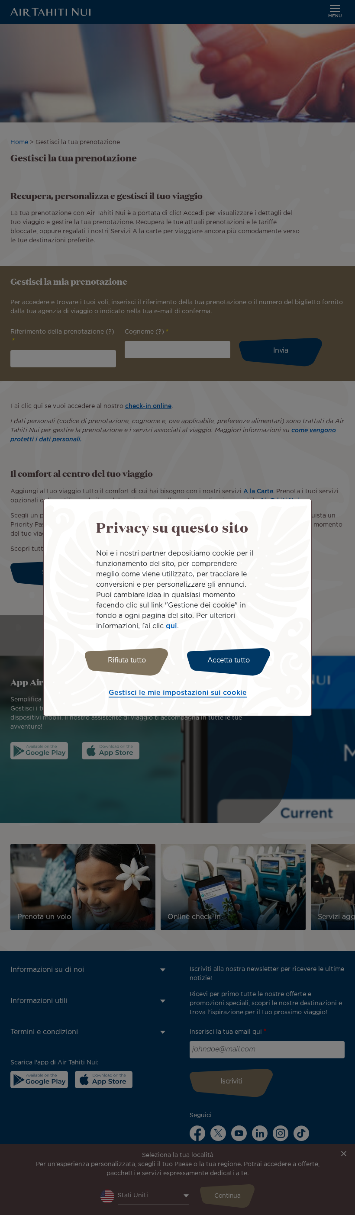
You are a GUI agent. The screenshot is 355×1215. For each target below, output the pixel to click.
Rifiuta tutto (127, 660)
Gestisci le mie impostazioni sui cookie (178, 693)
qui (171, 626)
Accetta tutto (228, 660)
